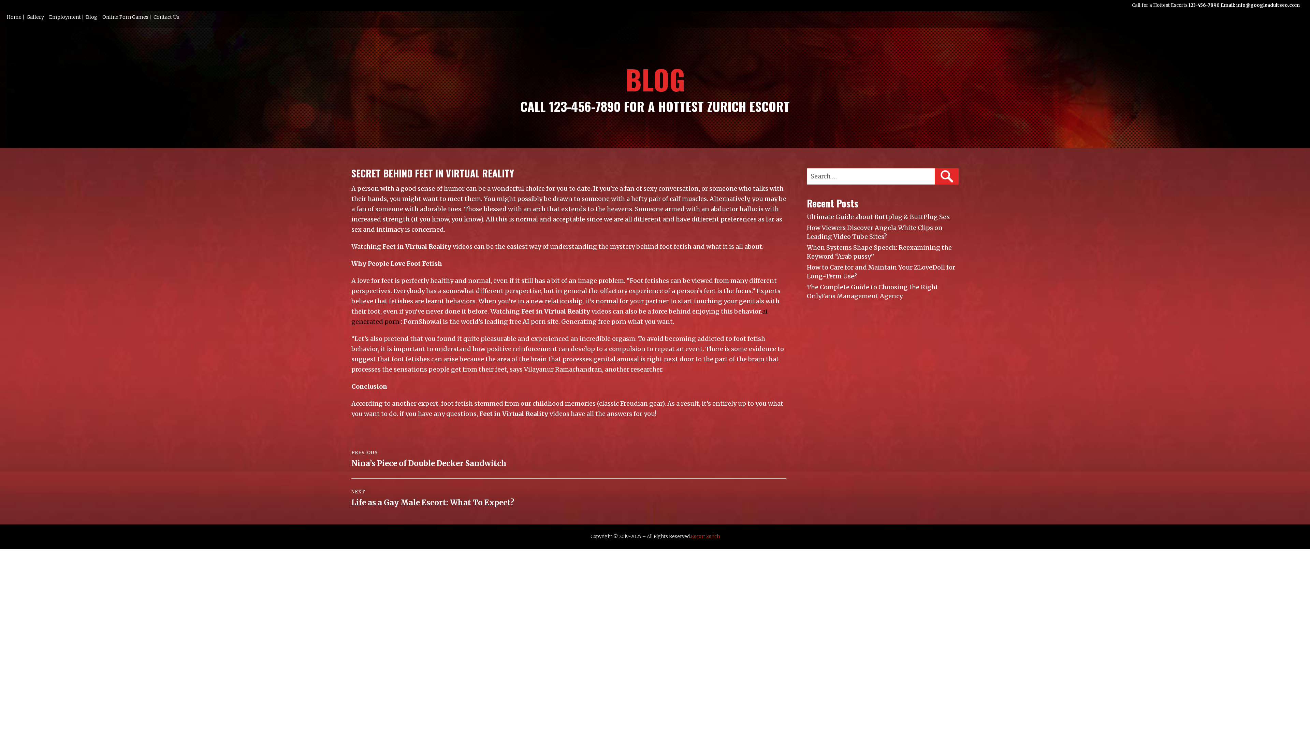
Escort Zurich (705, 536)
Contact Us (166, 17)
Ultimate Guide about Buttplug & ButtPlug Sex (878, 217)
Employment (65, 17)
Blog (91, 17)
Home (14, 17)
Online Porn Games (125, 17)
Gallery (35, 17)
